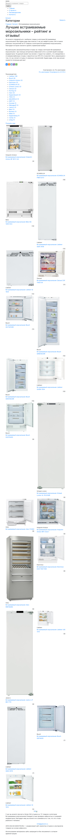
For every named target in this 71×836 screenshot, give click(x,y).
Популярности (54, 72)
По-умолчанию (44, 72)
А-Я (61, 72)
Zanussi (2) (12, 88)
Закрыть (62, 20)
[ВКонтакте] (7, 64)
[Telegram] (11, 64)
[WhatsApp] (16, 64)
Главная (12, 8)
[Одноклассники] (9, 64)
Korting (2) (12, 91)
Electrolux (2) (13, 82)
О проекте (12, 10)
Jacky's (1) (12, 107)
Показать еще (10, 123)
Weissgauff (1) (13, 105)
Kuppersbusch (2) (15, 95)
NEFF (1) (12, 101)
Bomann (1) (12, 111)
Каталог (8, 18)
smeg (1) (12, 120)
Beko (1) (11, 109)
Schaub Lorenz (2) (15, 86)
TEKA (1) (12, 97)
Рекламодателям (15, 12)
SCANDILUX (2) (14, 84)
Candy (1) (12, 118)
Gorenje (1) (12, 103)
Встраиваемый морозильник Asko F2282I (20, 529)
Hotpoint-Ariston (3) (16, 80)
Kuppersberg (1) (14, 115)
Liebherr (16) (13, 76)
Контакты (12, 14)
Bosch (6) (12, 78)
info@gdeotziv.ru (42, 824)
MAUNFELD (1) (14, 99)
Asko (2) (12, 93)
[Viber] (14, 64)
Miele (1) (12, 113)
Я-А (64, 72)
